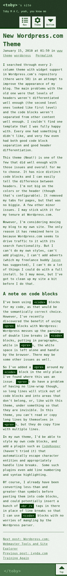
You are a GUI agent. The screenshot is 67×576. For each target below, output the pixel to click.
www (60, 50)
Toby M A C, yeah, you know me (24, 11)
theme (7, 55)
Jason (56, 260)
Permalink (44, 55)
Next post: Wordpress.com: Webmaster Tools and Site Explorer (26, 543)
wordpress (22, 55)
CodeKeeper (51, 446)
